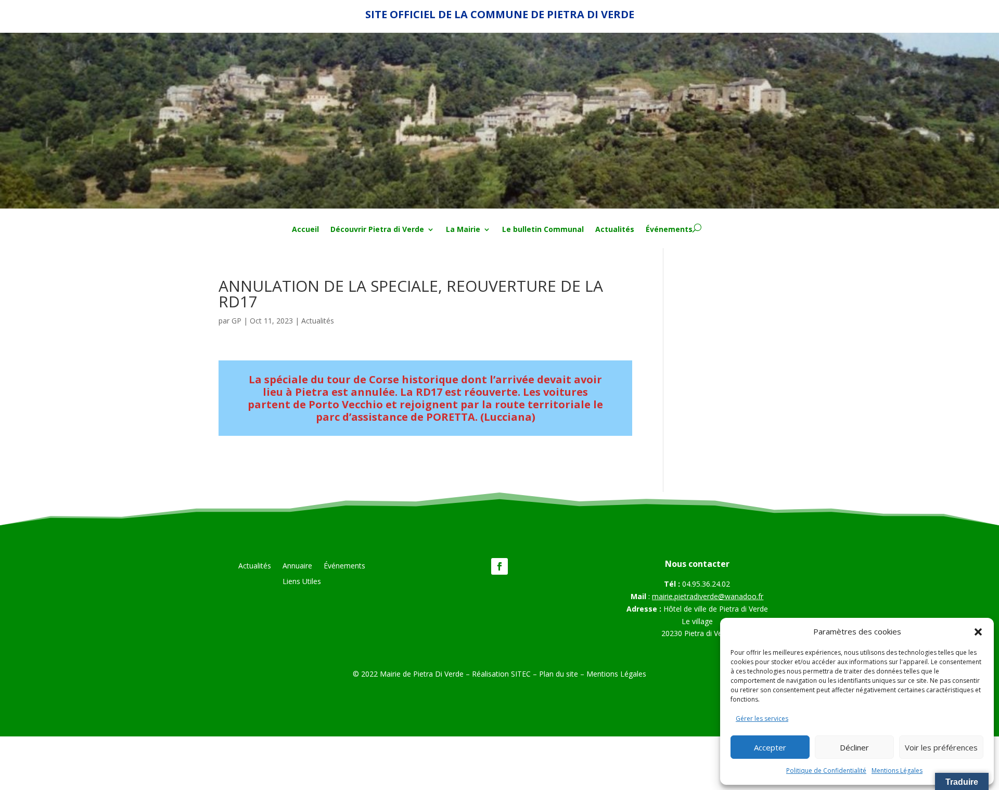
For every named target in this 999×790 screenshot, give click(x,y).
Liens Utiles (302, 582)
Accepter (770, 747)
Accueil (305, 230)
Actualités (614, 230)
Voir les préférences (941, 747)
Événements (669, 230)
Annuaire (297, 566)
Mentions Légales (897, 770)
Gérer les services (762, 718)
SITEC (521, 674)
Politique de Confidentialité (826, 770)
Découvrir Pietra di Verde (377, 230)
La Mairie (463, 230)
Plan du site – (562, 674)
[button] (978, 632)
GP (236, 321)
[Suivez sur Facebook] (499, 566)
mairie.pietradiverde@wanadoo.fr (707, 596)
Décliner (854, 747)
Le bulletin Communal (543, 230)
